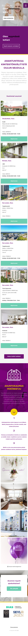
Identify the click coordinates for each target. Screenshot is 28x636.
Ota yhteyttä (14, 588)
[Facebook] (25, 1)
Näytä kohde (14, 139)
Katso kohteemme (8, 18)
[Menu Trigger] (25, 5)
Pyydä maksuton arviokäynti (11, 46)
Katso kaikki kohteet (14, 356)
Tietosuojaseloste (14, 627)
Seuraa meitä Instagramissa (15, 566)
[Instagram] (21, 1)
